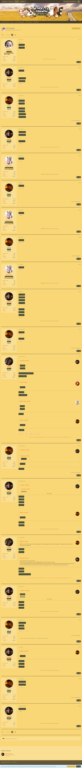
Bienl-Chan (22, 188)
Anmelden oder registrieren (70, 1)
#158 (80, 647)
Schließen (78, 766)
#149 (80, 264)
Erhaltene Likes (5, 56)
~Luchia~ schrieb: (24, 450)
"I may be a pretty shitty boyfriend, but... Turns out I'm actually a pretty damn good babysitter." (49, 437)
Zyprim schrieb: (24, 420)
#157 (80, 619)
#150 (80, 291)
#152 (80, 356)
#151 (80, 329)
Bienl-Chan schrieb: (25, 401)
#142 (80, 67)
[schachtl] (2, 754)
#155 (80, 537)
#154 (80, 481)
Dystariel (22, 98)
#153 (80, 445)
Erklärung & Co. (8, 753)
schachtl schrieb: (24, 360)
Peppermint (10, 30)
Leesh (27, 433)
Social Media (7, 755)
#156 (80, 586)
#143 (80, 95)
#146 (80, 182)
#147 (80, 210)
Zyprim (21, 42)
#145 (80, 155)
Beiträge (4, 59)
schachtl (21, 106)
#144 (80, 129)
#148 (80, 237)
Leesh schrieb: (24, 382)
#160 (80, 706)
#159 (80, 678)
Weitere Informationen (71, 766)
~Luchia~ (22, 73)
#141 (80, 39)
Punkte (4, 58)
